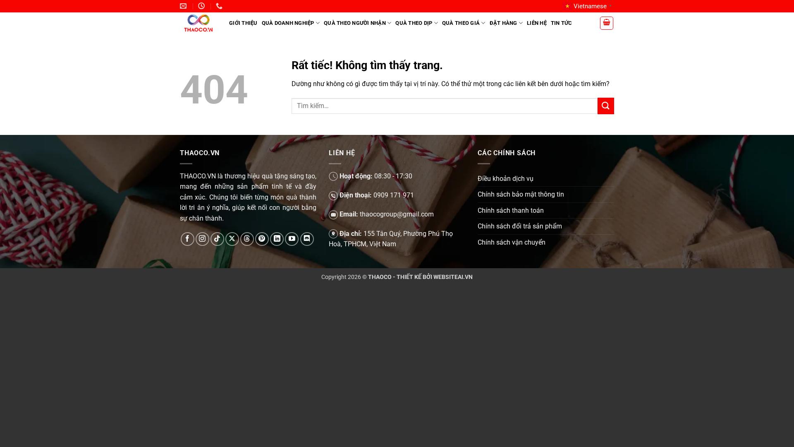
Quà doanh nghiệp (288, 23)
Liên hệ (537, 23)
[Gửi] (606, 106)
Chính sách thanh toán (511, 210)
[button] (606, 23)
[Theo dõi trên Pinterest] (262, 239)
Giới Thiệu (243, 23)
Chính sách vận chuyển (511, 242)
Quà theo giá (461, 23)
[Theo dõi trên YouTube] (292, 239)
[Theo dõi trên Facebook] (187, 239)
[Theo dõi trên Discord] (307, 239)
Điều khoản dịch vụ (505, 179)
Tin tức (561, 23)
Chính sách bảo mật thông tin (521, 194)
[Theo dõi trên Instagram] (202, 239)
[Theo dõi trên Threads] (247, 239)
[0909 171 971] (220, 6)
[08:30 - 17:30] (202, 6)
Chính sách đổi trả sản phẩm (520, 226)
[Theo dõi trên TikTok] (217, 239)
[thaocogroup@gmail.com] (184, 6)
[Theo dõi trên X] (232, 239)
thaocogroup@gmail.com (397, 214)
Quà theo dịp (413, 23)
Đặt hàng (503, 23)
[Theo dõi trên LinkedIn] (277, 239)
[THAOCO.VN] (198, 23)
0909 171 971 (393, 195)
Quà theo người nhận (355, 23)
